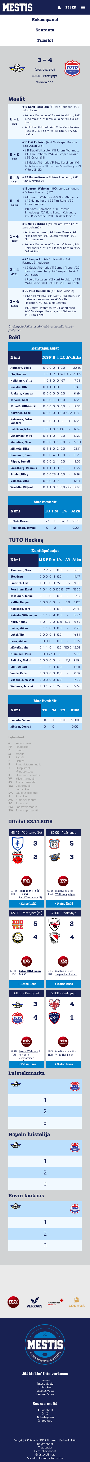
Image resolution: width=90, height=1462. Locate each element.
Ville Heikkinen (56, 131)
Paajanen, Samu (21, 455)
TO (47, 511)
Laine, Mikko (19, 628)
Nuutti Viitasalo (40, 150)
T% (64, 511)
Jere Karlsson (63, 107)
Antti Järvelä (33, 166)
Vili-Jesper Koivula (65, 142)
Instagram (47, 1417)
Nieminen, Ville (20, 654)
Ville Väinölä (64, 127)
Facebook (47, 1410)
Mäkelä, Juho (19, 647)
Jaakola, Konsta (21, 393)
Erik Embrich (36, 142)
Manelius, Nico (20, 442)
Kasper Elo (32, 131)
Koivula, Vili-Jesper (23, 615)
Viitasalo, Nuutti (22, 680)
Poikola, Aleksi (20, 660)
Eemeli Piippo (64, 267)
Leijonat (45, 1380)
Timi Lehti (60, 200)
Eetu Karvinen (64, 162)
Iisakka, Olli (18, 387)
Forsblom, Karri (21, 589)
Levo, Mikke (18, 641)
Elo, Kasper (18, 374)
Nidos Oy (57, 1458)
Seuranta (45, 30)
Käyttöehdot (45, 1444)
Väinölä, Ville (19, 481)
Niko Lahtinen (37, 224)
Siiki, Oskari (18, 667)
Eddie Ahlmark (39, 127)
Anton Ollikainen (30, 971)
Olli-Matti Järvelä (64, 216)
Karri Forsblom (38, 107)
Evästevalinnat (45, 1454)
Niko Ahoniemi (61, 177)
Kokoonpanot (45, 19)
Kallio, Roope (19, 602)
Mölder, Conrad (20, 726)
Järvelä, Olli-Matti (23, 406)
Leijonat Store (45, 1394)
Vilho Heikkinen (64, 1055)
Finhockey (45, 1387)
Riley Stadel (39, 216)
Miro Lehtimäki (31, 227)
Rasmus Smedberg (61, 166)
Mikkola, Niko (19, 448)
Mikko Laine (29, 110)
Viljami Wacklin (64, 224)
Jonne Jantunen (68, 188)
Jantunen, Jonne (21, 596)
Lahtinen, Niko (20, 429)
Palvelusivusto (45, 1391)
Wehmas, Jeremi (21, 686)
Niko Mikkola (63, 232)
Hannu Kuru (37, 177)
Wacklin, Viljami (21, 487)
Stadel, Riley (19, 474)
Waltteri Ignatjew (65, 894)
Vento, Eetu (18, 673)
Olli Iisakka (57, 259)
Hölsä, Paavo (19, 521)
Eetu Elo (53, 283)
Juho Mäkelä (33, 119)
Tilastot (45, 40)
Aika (76, 357)
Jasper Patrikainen (66, 974)
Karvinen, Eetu (20, 413)
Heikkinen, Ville (21, 380)
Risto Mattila (27, 891)
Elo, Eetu (16, 576)
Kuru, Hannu (18, 622)
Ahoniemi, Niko (20, 570)
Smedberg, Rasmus (23, 468)
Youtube (47, 1420)
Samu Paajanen (40, 209)
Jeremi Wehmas (67, 150)
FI (67, 8)
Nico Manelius (34, 239)
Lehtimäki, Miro (21, 436)
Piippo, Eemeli (20, 461)
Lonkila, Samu (20, 720)
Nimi (15, 357)
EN (74, 8)
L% (62, 357)
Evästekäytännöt (45, 1451)
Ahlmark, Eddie (20, 368)
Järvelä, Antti (19, 400)
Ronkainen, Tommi (23, 527)
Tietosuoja (45, 1447)
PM (55, 511)
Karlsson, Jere (20, 609)
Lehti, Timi (17, 634)
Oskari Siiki (35, 146)
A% (69, 357)
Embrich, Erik (19, 583)
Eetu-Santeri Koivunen (60, 212)
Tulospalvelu (45, 1383)
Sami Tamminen (28, 897)
